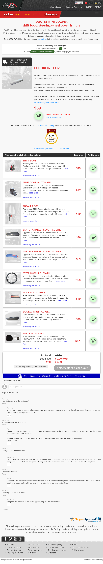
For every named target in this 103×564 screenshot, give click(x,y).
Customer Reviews (14, 547)
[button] (8, 415)
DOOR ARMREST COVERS (36, 311)
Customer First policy (74, 7)
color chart (97, 459)
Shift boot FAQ (34, 544)
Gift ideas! (52, 553)
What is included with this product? (15, 422)
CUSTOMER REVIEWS (93, 7)
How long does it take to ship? (13, 493)
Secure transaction (53, 117)
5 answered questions (43, 148)
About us (10, 544)
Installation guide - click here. (46, 102)
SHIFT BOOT (29, 160)
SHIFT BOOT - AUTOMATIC (37, 182)
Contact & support (14, 550)
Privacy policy (98, 559)
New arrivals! (33, 547)
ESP (90, 3)
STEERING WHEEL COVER (36, 273)
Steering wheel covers (57, 550)
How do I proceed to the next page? (15, 401)
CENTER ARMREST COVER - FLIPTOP (42, 251)
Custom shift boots (56, 547)
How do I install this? (9, 472)
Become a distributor (81, 547)
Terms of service (88, 559)
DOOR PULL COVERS (34, 292)
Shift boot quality (55, 544)
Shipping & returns (15, 553)
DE (99, 3)
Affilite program (78, 550)
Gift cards (32, 553)
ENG (80, 3)
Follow (4, 403)
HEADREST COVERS (33, 333)
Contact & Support (55, 7)
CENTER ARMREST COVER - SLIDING (42, 229)
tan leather (42, 39)
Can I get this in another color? (13, 450)
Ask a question (63, 148)
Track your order (35, 550)
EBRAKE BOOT (30, 206)
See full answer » (13, 441)
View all (5, 510)
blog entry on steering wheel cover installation (50, 483)
